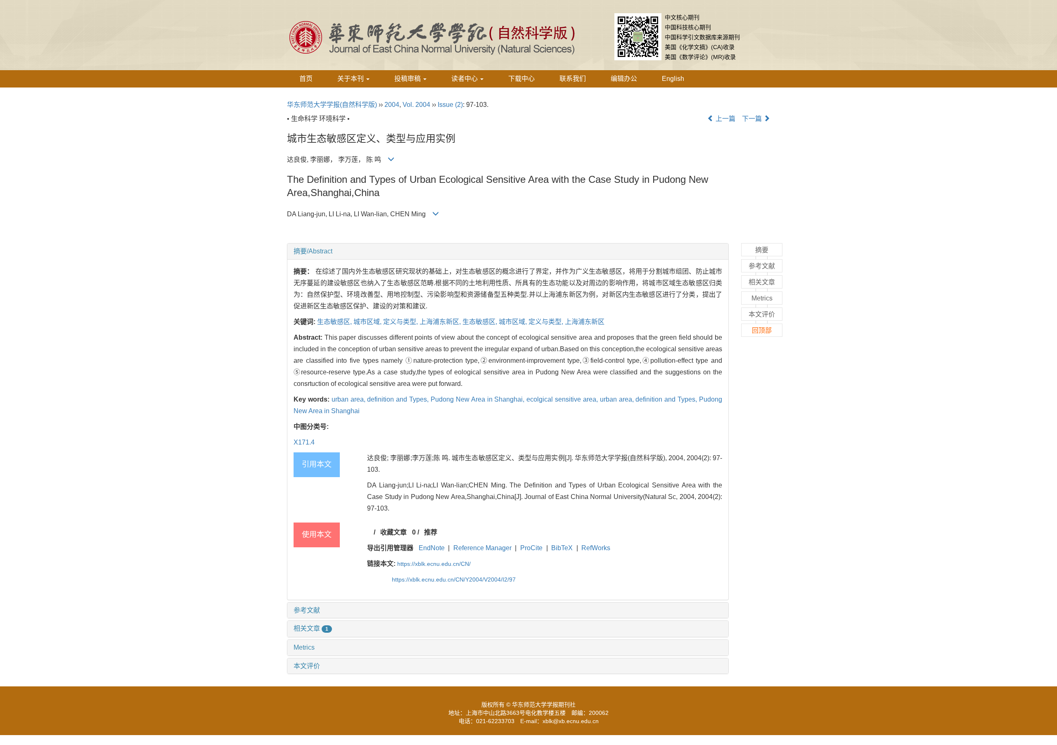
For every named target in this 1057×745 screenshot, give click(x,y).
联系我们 (572, 78)
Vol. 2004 (416, 104)
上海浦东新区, (440, 321)
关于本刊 (351, 78)
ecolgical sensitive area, (563, 399)
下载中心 (521, 78)
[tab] (507, 251)
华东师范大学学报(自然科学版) (332, 104)
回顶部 (762, 330)
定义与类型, (401, 321)
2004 (391, 104)
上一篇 (724, 118)
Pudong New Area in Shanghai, (478, 399)
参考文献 (307, 610)
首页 (306, 78)
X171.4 (304, 442)
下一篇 (752, 118)
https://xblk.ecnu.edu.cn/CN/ (434, 564)
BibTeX (562, 547)
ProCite (531, 547)
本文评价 (307, 665)
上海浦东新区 (584, 321)
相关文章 (311, 628)
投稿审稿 (408, 78)
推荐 (430, 532)
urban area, (349, 399)
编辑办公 (624, 78)
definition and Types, (399, 399)
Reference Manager (482, 547)
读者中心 (465, 78)
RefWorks (595, 547)
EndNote (432, 547)
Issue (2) (450, 104)
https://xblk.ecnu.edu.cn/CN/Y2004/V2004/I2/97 (454, 579)
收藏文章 (393, 532)
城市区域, (368, 321)
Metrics (304, 647)
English (673, 78)
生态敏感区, (335, 321)
